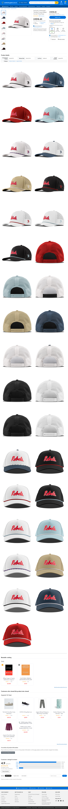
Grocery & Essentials (23, 6)
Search (64, 775)
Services (11, 6)
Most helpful (24, 775)
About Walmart (4, 794)
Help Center (33, 788)
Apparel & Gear (13, 8)
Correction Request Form (8, 752)
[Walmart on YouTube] (61, 801)
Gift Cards (17, 801)
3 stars (17, 765)
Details (59, 36)
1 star (17, 767)
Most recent (8, 775)
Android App (57, 796)
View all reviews (5, 771)
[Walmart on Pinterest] (63, 801)
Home (2, 8)
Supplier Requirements (5, 803)
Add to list (54, 39)
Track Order (41, 788)
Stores (16, 796)
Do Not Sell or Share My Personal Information (46, 803)
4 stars (17, 763)
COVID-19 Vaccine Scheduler (33, 794)
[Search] (57, 2)
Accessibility (30, 799)
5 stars (17, 762)
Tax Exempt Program (32, 803)
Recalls (29, 798)
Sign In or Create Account (22, 788)
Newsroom (3, 798)
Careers (43, 6)
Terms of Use (44, 794)
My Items (48, 6)
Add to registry (62, 39)
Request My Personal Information (46, 800)
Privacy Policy (44, 796)
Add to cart (57, 17)
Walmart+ (17, 799)
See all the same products (62, 744)
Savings (16, 6)
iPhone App (57, 794)
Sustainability (3, 801)
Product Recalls (31, 801)
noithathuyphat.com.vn (37, 27)
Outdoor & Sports (7, 8)
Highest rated (16, 775)
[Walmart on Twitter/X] (58, 801)
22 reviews (42, 15)
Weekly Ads (50, 788)
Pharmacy (38, 6)
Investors (3, 799)
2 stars (17, 766)
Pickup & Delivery (31, 6)
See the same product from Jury (60, 687)
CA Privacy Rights (45, 798)
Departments (5, 6)
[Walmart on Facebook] (56, 801)
